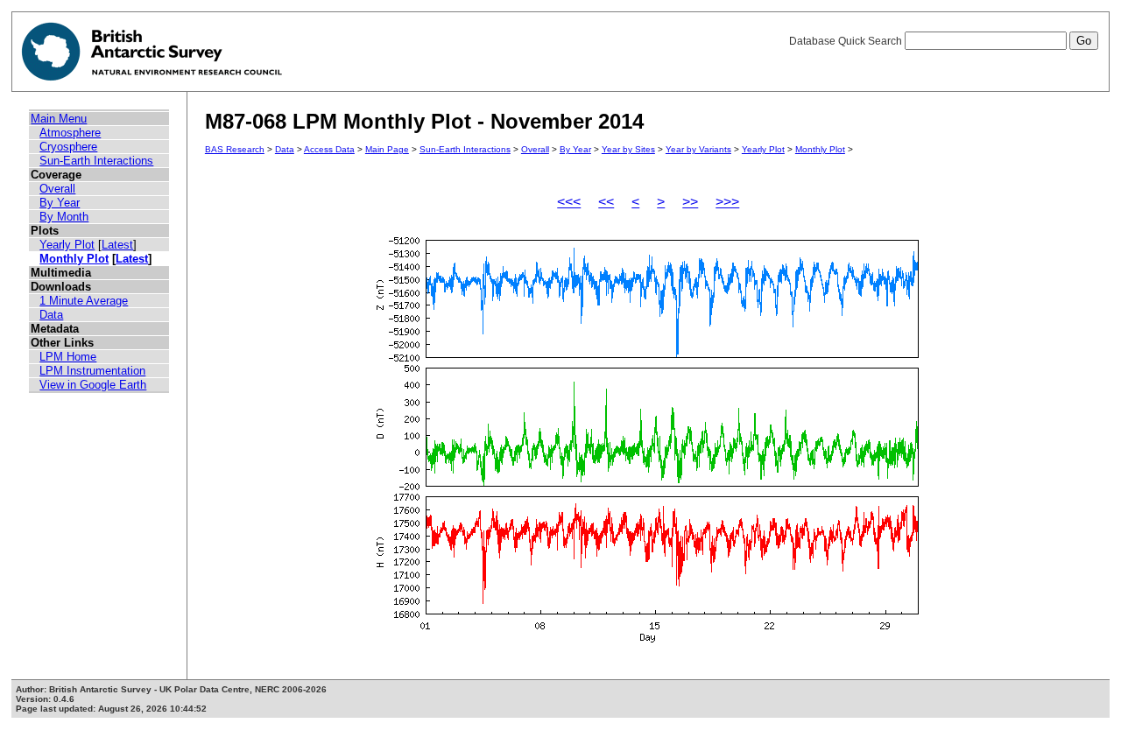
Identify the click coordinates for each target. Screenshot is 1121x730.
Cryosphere (68, 146)
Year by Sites (628, 149)
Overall (57, 188)
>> (690, 201)
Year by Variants (698, 149)
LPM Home (67, 356)
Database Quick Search (847, 41)
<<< (569, 201)
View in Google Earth (92, 384)
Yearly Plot (67, 244)
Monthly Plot (74, 258)
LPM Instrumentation (92, 370)
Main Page (387, 149)
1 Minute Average (83, 300)
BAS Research (234, 149)
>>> (727, 201)
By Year (59, 202)
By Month (63, 216)
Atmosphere (70, 132)
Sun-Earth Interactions (96, 160)
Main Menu (59, 118)
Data (51, 314)
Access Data (329, 149)
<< (606, 201)
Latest (117, 244)
